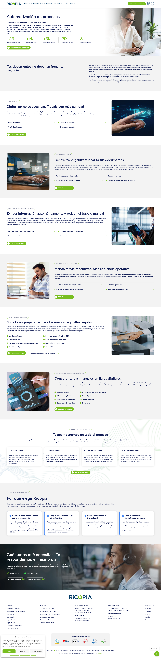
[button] (42, 637)
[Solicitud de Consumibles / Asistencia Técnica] (148, 3)
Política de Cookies (14, 655)
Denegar (22, 651)
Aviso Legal (33, 655)
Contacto (73, 4)
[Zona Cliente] (152, 3)
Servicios (27, 4)
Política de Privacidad (25, 655)
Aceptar (9, 651)
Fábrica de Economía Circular (55, 4)
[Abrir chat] (156, 653)
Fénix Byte (99, 653)
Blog (67, 4)
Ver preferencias (37, 651)
